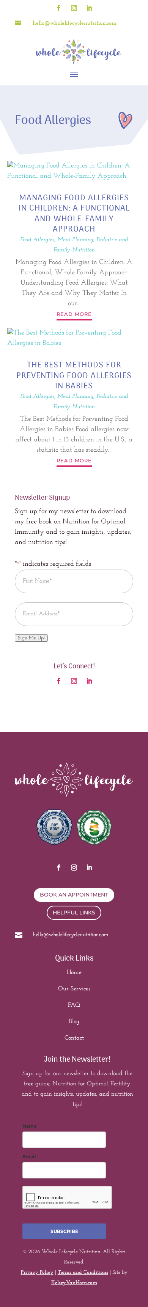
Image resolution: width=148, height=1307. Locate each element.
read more (74, 314)
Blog (74, 1022)
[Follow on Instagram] (74, 8)
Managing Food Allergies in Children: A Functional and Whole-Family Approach (74, 214)
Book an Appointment (74, 894)
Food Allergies (37, 240)
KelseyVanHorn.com (74, 1283)
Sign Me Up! (31, 638)
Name (29, 1126)
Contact (74, 1038)
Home (74, 972)
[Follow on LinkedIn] (89, 8)
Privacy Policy (37, 1272)
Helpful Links (74, 912)
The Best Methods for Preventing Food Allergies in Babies (74, 376)
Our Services (74, 989)
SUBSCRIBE (64, 1231)
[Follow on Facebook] (59, 8)
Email (29, 1156)
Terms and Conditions (83, 1272)
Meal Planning (75, 240)
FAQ (74, 1005)
